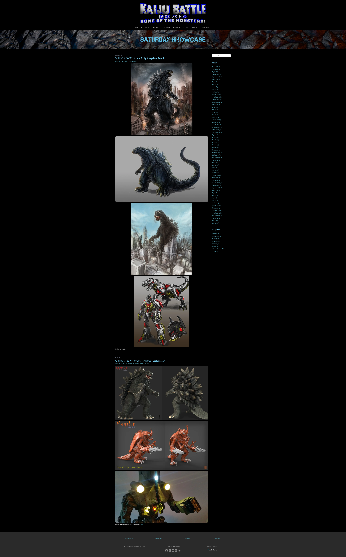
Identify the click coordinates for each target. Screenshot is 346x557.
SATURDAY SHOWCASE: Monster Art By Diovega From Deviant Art (141, 58)
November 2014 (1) (217, 152)
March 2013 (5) (215, 203)
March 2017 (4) (215, 117)
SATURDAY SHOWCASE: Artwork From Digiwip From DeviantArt (140, 361)
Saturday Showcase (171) (218, 249)
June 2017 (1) (215, 109)
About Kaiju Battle (129, 538)
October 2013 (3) (216, 185)
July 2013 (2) (215, 193)
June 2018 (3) (215, 84)
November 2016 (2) (217, 127)
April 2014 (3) (215, 170)
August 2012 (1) (216, 218)
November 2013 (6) (217, 183)
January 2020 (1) (216, 67)
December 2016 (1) (216, 125)
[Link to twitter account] (170, 550)
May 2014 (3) (215, 167)
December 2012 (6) (216, 210)
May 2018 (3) (215, 87)
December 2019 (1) (216, 69)
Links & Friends (158, 538)
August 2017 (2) (216, 104)
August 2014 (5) (216, 160)
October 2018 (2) (216, 74)
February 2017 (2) (216, 119)
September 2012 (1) (217, 215)
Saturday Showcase (133, 61)
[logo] (173, 13)
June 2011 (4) (215, 223)
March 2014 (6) (215, 172)
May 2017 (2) (215, 112)
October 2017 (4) (216, 99)
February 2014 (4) (216, 175)
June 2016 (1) (215, 140)
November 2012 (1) (217, 213)
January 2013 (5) (216, 208)
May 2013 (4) (215, 198)
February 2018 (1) (216, 94)
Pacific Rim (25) (215, 244)
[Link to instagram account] (176, 550)
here (126, 349)
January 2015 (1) (216, 150)
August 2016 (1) (216, 135)
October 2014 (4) (216, 155)
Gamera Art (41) (216, 233)
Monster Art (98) (216, 241)
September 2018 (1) (217, 77)
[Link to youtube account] (173, 550)
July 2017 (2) (215, 107)
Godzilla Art (118, 61)
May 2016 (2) (215, 142)
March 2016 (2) (215, 147)
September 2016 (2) (217, 132)
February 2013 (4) (216, 205)
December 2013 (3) (216, 180)
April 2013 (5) (215, 200)
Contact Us (187, 538)
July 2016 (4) (215, 137)
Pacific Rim (137, 364)
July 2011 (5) (215, 220)
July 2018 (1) (215, 82)
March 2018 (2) (215, 92)
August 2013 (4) (216, 190)
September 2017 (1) (217, 102)
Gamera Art (117, 364)
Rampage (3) (215, 246)
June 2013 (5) (215, 195)
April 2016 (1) (215, 145)
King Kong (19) (215, 238)
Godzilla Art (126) (216, 236)
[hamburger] (118, 2)
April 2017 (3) (215, 114)
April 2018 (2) (215, 89)
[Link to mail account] (179, 550)
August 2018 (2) (216, 79)
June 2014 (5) (215, 165)
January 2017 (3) (216, 122)
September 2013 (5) (217, 188)
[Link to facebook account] (166, 550)
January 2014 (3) (216, 177)
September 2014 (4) (217, 157)
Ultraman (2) (215, 251)
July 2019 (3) (215, 72)
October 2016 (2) (216, 130)
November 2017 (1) (217, 97)
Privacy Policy (217, 538)
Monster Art (125, 61)
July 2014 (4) (215, 162)
